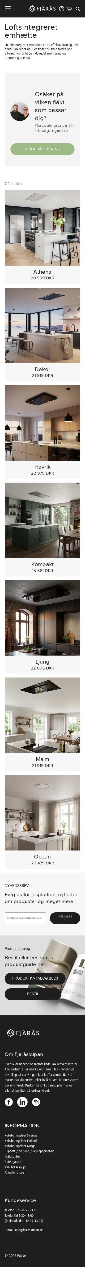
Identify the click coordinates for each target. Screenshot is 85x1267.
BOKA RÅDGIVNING (42, 149)
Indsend (65, 918)
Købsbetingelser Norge (20, 1146)
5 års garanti (13, 1162)
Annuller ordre (14, 1172)
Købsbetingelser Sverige (21, 1135)
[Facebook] (9, 1102)
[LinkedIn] (22, 1102)
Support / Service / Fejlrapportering (29, 1151)
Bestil (33, 994)
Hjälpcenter (12, 1157)
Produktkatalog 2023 (35, 978)
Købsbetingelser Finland (21, 1141)
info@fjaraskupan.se (29, 1230)
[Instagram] (36, 1102)
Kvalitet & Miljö (15, 1167)
